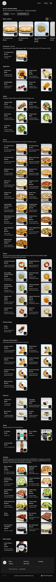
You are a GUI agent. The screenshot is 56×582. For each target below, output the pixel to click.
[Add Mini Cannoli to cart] (25, 418)
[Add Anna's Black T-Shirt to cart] (25, 550)
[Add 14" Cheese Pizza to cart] (15, 34)
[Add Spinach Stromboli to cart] (50, 377)
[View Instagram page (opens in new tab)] (5, 576)
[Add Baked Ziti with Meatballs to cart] (50, 473)
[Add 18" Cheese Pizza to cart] (31, 34)
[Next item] (50, 19)
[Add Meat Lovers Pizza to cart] (50, 165)
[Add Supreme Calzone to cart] (25, 365)
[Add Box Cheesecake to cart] (50, 532)
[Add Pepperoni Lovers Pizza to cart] (50, 188)
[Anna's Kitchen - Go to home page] (4, 3)
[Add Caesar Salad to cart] (50, 121)
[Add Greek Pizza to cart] (50, 200)
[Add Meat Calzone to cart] (50, 353)
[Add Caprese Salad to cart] (25, 109)
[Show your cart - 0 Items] (51, 3)
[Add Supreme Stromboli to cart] (25, 377)
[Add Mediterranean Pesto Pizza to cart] (25, 247)
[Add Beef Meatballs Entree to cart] (25, 497)
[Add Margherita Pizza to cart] (25, 176)
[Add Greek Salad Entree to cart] (25, 509)
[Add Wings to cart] (25, 333)
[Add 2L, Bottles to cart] (25, 438)
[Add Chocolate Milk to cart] (25, 450)
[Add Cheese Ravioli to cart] (25, 315)
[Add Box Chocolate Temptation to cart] (25, 532)
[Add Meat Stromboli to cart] (25, 388)
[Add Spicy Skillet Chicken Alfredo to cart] (47, 34)
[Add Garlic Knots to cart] (25, 78)
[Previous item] (47, 19)
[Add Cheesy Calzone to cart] (25, 353)
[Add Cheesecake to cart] (25, 407)
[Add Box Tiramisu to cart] (50, 520)
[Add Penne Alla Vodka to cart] (50, 280)
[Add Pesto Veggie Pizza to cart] (50, 235)
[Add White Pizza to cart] (25, 188)
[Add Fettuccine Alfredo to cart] (50, 292)
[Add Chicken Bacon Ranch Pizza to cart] (50, 211)
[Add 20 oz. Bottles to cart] (50, 438)
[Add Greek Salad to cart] (25, 121)
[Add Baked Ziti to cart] (50, 315)
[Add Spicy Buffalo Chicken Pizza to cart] (25, 211)
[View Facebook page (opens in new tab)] (3, 576)
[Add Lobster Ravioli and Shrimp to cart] (50, 303)
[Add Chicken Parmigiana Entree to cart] (50, 485)
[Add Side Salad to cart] (25, 133)
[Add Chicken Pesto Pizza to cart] (50, 223)
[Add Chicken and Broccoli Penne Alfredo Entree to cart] (25, 485)
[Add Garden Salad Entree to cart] (50, 497)
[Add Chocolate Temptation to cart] (50, 407)
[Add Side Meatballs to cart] (25, 89)
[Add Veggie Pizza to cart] (25, 200)
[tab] (6, 13)
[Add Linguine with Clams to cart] (25, 303)
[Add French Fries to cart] (50, 89)
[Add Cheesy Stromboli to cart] (50, 365)
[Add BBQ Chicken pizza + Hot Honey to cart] (25, 223)
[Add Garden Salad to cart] (50, 109)
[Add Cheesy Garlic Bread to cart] (50, 78)
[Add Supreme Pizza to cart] (50, 176)
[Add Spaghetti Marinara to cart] (50, 268)
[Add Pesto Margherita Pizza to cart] (25, 235)
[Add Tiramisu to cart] (50, 418)
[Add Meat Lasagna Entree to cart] (25, 473)
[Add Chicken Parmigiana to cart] (25, 268)
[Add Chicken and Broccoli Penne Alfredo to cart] (25, 292)
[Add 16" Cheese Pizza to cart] (50, 153)
